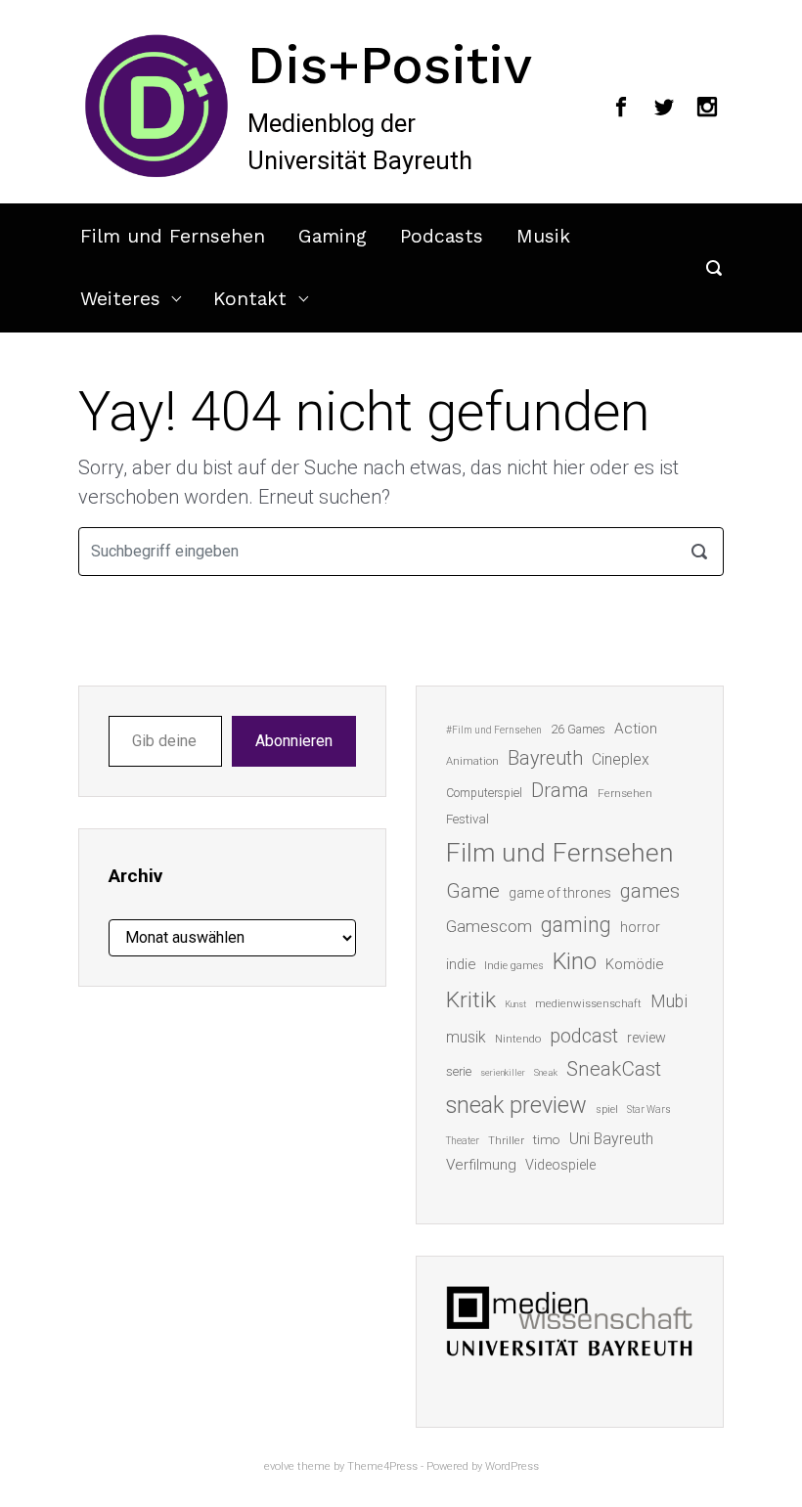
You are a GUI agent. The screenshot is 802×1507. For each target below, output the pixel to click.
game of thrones (560, 893)
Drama (560, 790)
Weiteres (120, 299)
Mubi (669, 1001)
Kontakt (250, 299)
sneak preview (516, 1105)
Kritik (471, 1000)
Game (473, 891)
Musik (543, 236)
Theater (462, 1140)
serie (458, 1071)
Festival (467, 819)
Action (635, 728)
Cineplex (620, 759)
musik (466, 1037)
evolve (279, 1466)
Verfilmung (481, 1165)
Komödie (634, 964)
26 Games (578, 729)
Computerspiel (484, 793)
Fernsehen (625, 793)
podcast (584, 1035)
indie (460, 964)
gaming (576, 924)
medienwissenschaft (588, 1003)
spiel (607, 1109)
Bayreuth (545, 758)
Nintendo (518, 1039)
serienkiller (502, 1072)
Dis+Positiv (389, 64)
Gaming (332, 236)
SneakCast (613, 1069)
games (650, 891)
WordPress (512, 1466)
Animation (472, 761)
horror (640, 927)
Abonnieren (294, 740)
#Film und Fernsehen (494, 730)
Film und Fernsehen (172, 236)
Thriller (506, 1140)
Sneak (545, 1072)
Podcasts (441, 236)
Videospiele (560, 1165)
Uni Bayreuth (611, 1139)
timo (546, 1139)
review (646, 1037)
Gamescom (489, 926)
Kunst (515, 1003)
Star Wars (649, 1109)
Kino (575, 961)
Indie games (514, 965)
